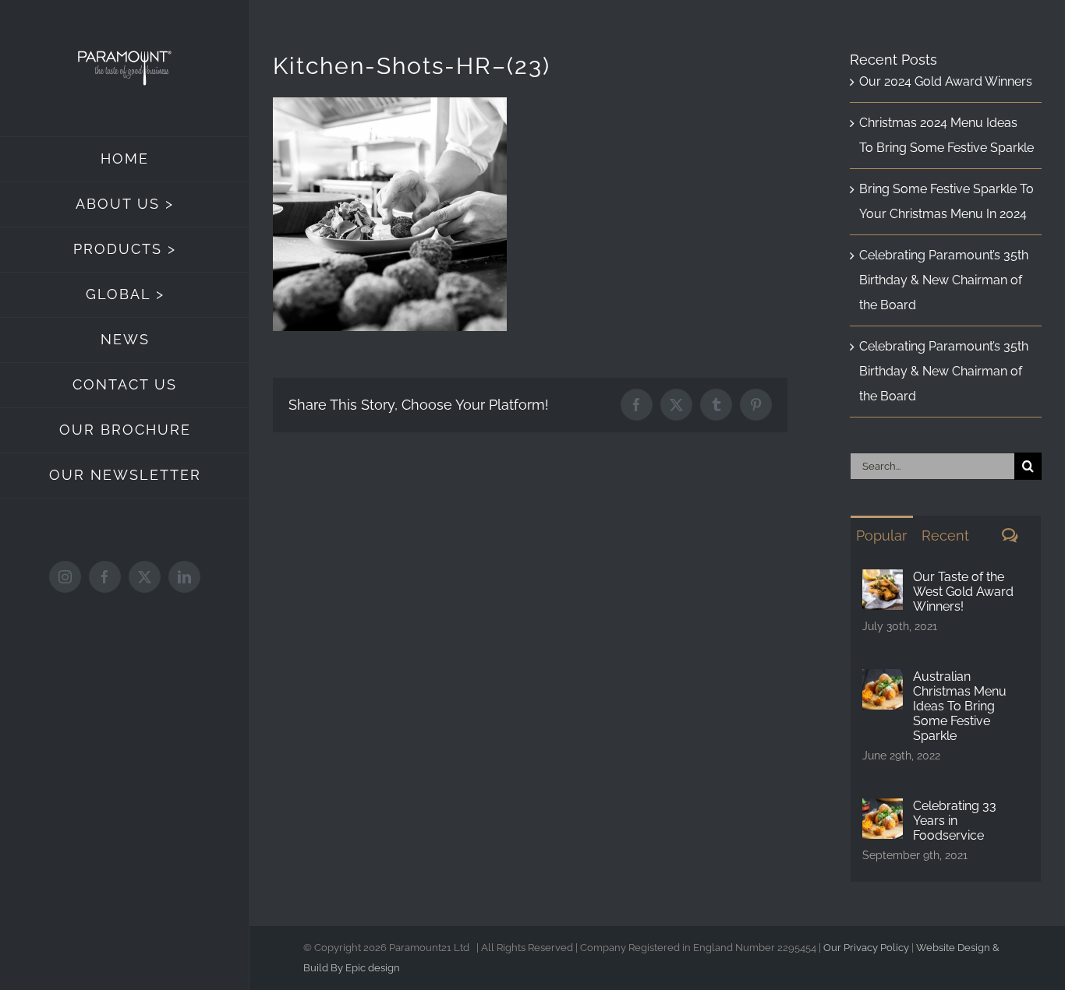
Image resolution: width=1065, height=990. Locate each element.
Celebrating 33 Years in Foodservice (954, 820)
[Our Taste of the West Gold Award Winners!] (882, 581)
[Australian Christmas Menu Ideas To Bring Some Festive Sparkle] (882, 681)
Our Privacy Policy (866, 947)
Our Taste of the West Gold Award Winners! (963, 591)
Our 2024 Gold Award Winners (945, 81)
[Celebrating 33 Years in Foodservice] (882, 810)
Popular (881, 535)
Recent (945, 535)
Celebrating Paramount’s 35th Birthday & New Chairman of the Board (943, 280)
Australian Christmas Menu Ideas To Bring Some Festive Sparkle (960, 706)
